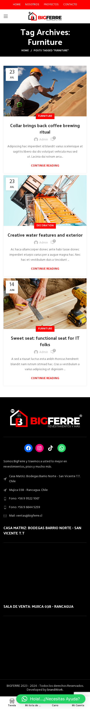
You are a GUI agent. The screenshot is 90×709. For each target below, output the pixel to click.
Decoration (45, 225)
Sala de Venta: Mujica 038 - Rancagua (38, 606)
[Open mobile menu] (5, 16)
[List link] (45, 498)
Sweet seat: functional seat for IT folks (45, 341)
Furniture (45, 116)
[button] (50, 699)
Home (25, 50)
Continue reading (45, 165)
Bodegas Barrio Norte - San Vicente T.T (42, 530)
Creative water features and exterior (45, 235)
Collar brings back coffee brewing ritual (45, 128)
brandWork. (55, 690)
